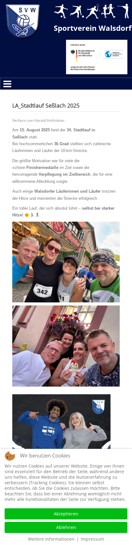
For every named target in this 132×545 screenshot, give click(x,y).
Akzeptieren (66, 514)
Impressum (92, 539)
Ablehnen (66, 527)
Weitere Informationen (51, 539)
